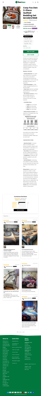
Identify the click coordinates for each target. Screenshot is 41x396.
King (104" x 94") (27, 43)
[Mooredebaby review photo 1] (29, 278)
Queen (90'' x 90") (28, 41)
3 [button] (20, 332)
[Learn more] (37, 31)
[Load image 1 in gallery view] (5, 27)
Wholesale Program (16, 360)
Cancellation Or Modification (15, 344)
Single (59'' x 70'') (28, 36)
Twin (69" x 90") (27, 38)
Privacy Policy (15, 352)
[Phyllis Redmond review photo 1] (11, 234)
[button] (33, 2)
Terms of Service (15, 354)
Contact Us (14, 363)
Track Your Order (15, 349)
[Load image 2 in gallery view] (9, 27)
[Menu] (3, 2)
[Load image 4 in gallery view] (18, 27)
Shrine (25, 394)
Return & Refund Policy (17, 347)
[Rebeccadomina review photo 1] (29, 311)
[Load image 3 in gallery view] (14, 27)
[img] (6, 220)
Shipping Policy (15, 341)
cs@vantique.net (30, 364)
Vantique (18, 394)
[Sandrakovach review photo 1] (11, 279)
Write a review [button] (20, 210)
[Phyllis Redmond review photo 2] (5, 247)
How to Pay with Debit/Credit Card (16, 357)
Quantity (25, 46)
